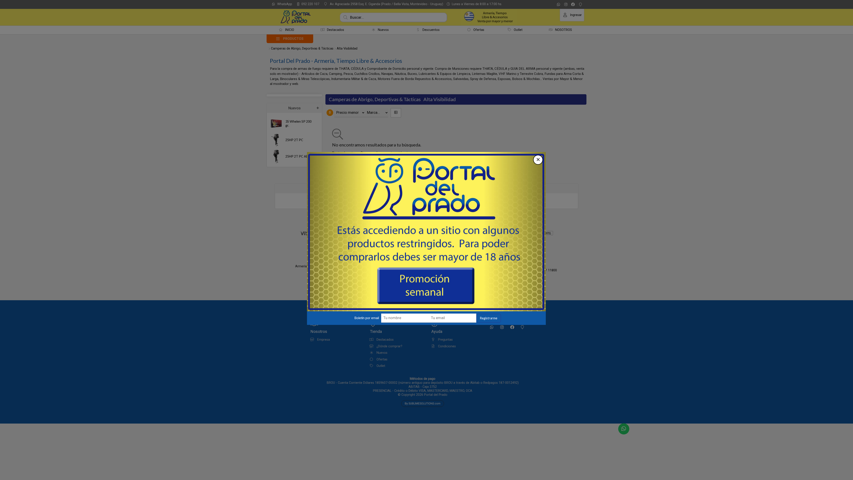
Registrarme (488, 318)
